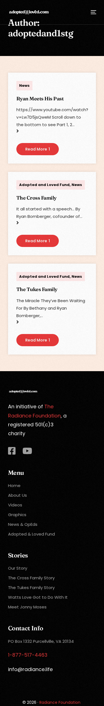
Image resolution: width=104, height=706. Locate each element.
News (24, 85)
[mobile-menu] (93, 12)
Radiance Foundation (59, 702)
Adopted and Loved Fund (44, 184)
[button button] (37, 241)
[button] (37, 149)
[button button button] (37, 340)
